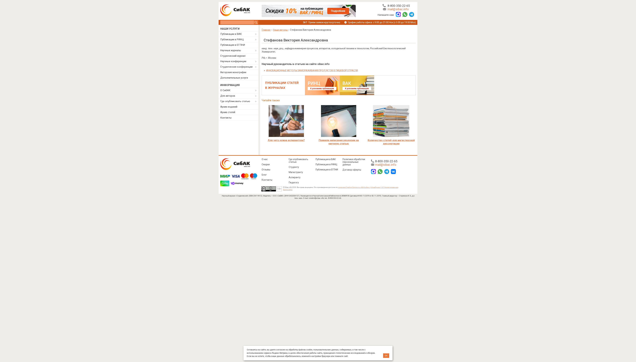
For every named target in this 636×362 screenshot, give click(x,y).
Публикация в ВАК (326, 159)
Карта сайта (287, 190)
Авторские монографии (233, 72)
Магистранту (296, 172)
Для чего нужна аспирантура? (286, 140)
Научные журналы (230, 50)
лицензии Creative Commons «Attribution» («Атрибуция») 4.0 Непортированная (368, 187)
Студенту (294, 167)
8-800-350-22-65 (399, 5)
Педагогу (294, 182)
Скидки (266, 164)
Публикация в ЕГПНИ (232, 44)
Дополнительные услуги (234, 77)
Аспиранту (294, 177)
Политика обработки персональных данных (354, 162)
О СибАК (225, 90)
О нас (265, 159)
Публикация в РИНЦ (326, 164)
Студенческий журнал (232, 55)
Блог (264, 174)
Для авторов (227, 95)
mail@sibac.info (398, 9)
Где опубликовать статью (235, 101)
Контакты (226, 117)
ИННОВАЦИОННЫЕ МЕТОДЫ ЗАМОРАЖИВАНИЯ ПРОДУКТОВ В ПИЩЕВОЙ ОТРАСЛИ (312, 70)
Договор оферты (352, 169)
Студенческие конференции (236, 66)
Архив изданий (228, 106)
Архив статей (227, 112)
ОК (386, 355)
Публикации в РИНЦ (232, 39)
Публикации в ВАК (231, 33)
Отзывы (266, 169)
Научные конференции (233, 61)
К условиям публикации (322, 88)
